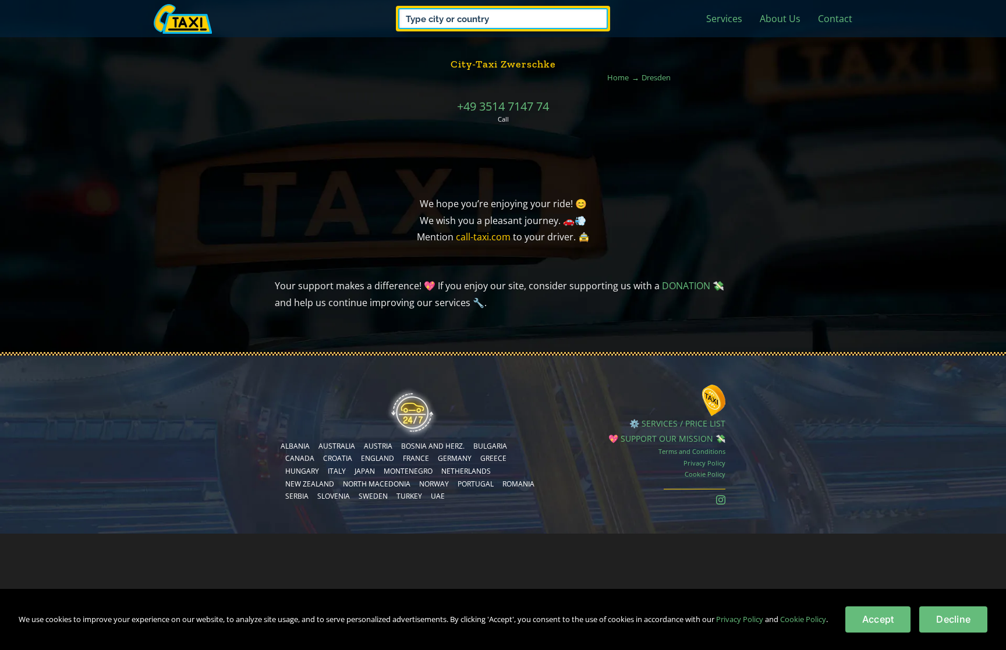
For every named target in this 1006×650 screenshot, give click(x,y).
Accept (878, 619)
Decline (953, 619)
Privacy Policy (704, 463)
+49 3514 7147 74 (503, 106)
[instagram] (720, 500)
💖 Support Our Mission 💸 (666, 438)
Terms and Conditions (691, 451)
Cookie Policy (705, 474)
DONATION (686, 285)
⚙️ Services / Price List (677, 423)
